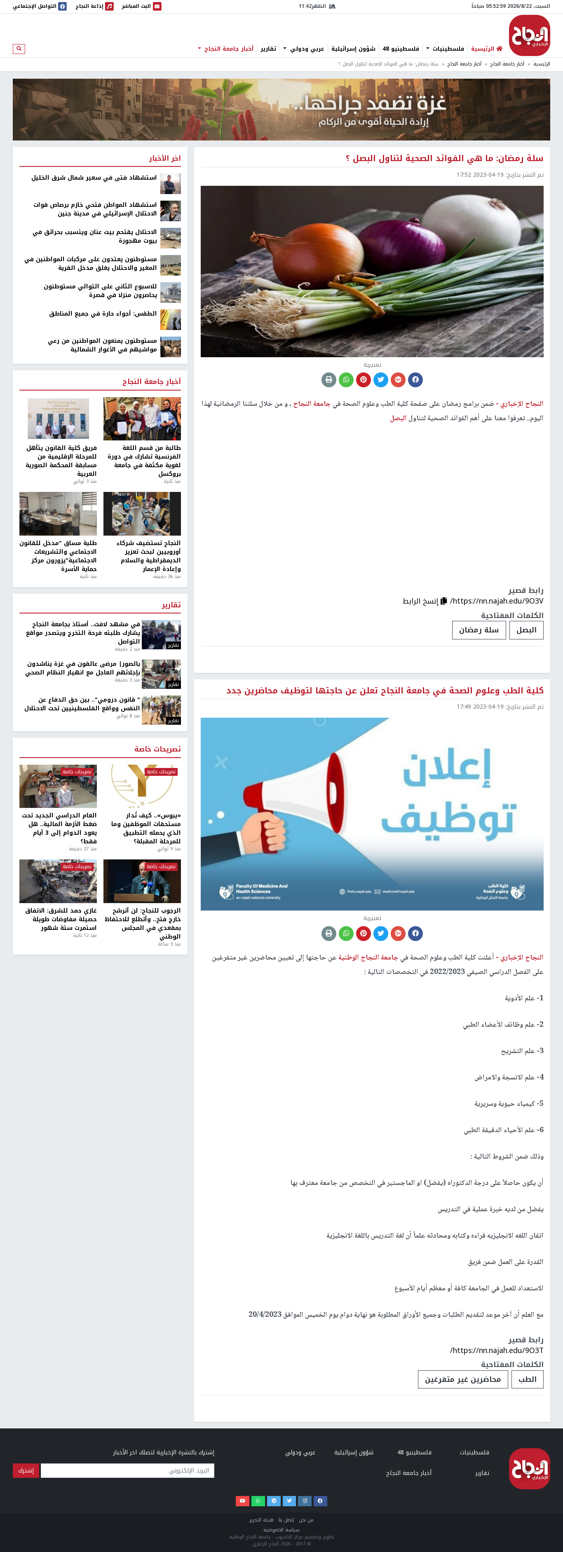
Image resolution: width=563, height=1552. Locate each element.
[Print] (328, 379)
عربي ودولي (306, 49)
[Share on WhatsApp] (346, 379)
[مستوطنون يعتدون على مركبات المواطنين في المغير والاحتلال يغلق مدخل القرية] (170, 265)
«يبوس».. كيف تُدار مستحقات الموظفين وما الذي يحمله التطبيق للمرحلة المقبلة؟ (146, 828)
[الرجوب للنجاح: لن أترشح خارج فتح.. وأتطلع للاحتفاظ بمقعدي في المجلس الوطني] (142, 881)
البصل (526, 630)
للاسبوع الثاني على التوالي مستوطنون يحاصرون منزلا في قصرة (100, 291)
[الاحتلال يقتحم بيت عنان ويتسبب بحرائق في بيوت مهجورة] (170, 237)
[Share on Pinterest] (363, 379)
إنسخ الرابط (422, 601)
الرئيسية (541, 64)
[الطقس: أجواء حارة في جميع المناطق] (170, 319)
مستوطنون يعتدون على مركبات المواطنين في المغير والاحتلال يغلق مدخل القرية (90, 263)
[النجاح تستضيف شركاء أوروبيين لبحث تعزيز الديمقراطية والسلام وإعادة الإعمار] (142, 514)
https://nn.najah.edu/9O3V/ (497, 601)
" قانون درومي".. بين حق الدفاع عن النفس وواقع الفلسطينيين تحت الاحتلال (82, 704)
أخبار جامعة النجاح (227, 49)
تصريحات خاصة (157, 749)
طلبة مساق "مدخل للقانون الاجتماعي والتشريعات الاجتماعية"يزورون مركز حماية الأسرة (58, 556)
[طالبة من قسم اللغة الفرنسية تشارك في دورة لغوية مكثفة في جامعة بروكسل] (142, 419)
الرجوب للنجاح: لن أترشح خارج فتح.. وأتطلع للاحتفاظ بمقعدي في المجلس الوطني (143, 923)
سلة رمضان (479, 630)
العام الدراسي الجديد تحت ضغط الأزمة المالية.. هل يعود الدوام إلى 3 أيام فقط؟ (59, 828)
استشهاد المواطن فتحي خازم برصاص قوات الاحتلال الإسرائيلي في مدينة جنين (95, 209)
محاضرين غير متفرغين (463, 1379)
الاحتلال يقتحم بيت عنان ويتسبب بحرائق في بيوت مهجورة (95, 236)
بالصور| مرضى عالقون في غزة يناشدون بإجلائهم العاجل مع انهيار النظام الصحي (82, 668)
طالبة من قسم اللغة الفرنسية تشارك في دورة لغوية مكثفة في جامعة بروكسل (144, 461)
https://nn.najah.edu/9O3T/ (497, 1350)
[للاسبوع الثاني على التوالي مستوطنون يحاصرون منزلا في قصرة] (170, 292)
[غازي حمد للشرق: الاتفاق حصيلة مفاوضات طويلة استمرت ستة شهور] (58, 881)
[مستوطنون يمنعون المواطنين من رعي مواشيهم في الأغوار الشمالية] (170, 346)
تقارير (268, 49)
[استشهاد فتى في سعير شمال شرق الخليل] (170, 183)
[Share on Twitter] (380, 379)
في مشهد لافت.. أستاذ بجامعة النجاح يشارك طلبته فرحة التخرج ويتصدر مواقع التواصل (83, 633)
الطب (527, 1379)
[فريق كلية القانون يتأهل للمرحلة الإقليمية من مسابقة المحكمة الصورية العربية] (58, 419)
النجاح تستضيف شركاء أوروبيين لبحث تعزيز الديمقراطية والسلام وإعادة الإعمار (149, 556)
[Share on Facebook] (415, 379)
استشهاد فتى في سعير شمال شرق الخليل (94, 177)
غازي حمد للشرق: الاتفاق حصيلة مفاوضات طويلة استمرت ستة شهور (61, 919)
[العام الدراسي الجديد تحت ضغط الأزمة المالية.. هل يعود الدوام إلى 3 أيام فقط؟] (58, 786)
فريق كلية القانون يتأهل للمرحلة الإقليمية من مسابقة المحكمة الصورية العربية (61, 461)
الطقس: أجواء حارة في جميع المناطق (103, 313)
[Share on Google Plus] (398, 379)
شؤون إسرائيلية (353, 49)
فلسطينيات (447, 49)
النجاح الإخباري (529, 35)
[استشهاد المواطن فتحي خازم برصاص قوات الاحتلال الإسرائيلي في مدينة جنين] (170, 210)
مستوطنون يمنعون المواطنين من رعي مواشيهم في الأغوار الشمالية (102, 345)
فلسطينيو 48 (400, 49)
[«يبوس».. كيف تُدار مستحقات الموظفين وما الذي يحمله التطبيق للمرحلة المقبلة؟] (142, 786)
